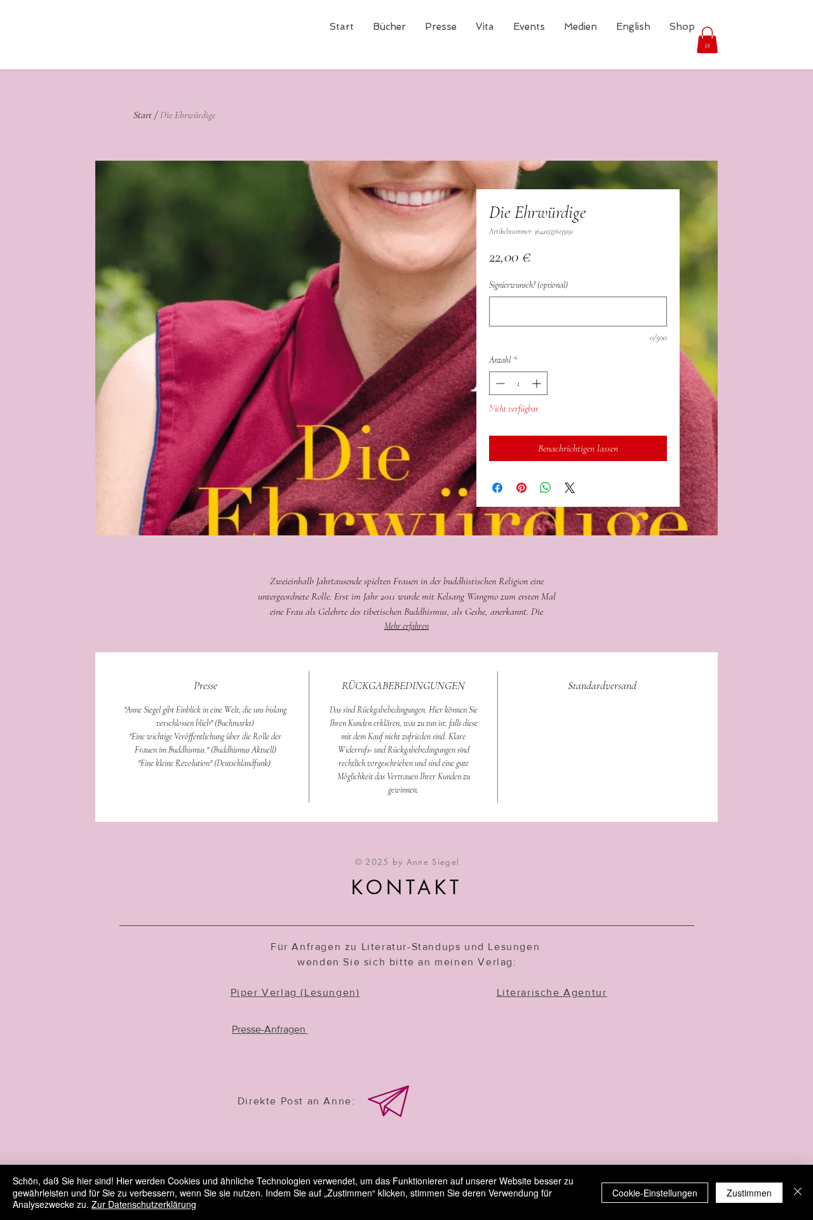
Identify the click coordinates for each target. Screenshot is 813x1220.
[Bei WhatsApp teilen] (545, 487)
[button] (707, 40)
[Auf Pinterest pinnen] (521, 487)
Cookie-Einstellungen (654, 1192)
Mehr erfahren (406, 625)
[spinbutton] (518, 383)
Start (142, 115)
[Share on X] (569, 487)
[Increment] (538, 383)
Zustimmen (749, 1192)
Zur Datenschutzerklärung (143, 1204)
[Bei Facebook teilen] (497, 487)
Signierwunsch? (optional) (528, 284)
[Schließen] (797, 1192)
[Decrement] (499, 383)
